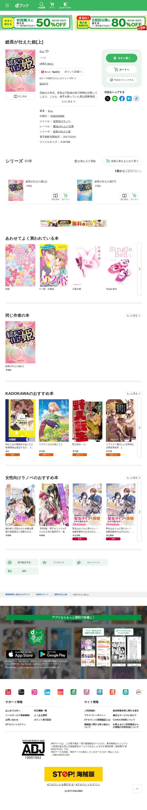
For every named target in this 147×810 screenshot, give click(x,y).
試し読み (22, 96)
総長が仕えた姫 (62, 131)
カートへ (124, 69)
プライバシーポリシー (95, 715)
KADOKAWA (57, 116)
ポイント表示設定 (42, 719)
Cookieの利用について (124, 719)
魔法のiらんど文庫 (63, 126)
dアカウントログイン (15, 724)
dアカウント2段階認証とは (97, 719)
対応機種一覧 (40, 710)
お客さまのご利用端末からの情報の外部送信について (126, 725)
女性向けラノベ (62, 121)
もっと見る (132, 315)
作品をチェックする (124, 80)
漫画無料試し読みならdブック (17, 594)
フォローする (47, 51)
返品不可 (44, 84)
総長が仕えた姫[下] (105, 181)
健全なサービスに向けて (125, 715)
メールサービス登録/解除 (17, 715)
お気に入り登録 (87, 161)
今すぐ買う (124, 58)
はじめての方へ (12, 710)
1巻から (120, 171)
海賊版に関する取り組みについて (97, 725)
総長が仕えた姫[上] (36, 181)
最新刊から (134, 171)
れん (42, 51)
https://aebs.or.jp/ (61, 755)
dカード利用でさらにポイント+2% (56, 78)
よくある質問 (40, 715)
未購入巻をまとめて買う (125, 161)
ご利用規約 (89, 710)
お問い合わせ (11, 719)
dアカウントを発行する (60, 784)
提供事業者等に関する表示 (126, 710)
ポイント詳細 (71, 71)
